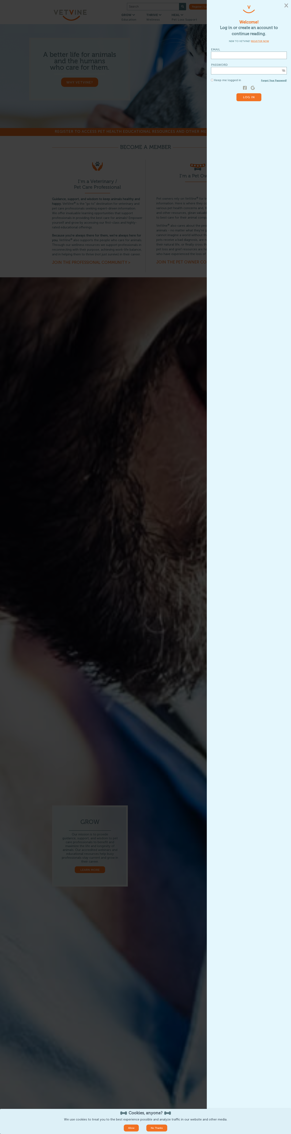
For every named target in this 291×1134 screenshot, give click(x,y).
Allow (131, 1128)
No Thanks (157, 1128)
